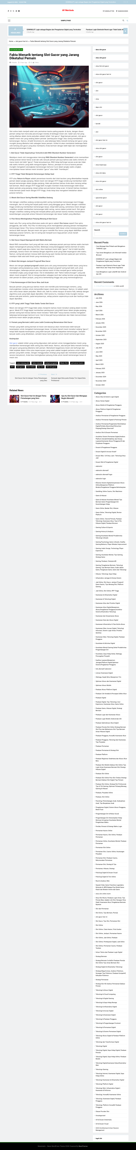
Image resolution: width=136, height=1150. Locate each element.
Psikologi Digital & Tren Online (106, 877)
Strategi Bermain (101, 956)
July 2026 (99, 298)
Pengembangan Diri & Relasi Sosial (107, 814)
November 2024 (101, 381)
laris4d (98, 124)
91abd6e (14, 62)
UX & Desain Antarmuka (104, 1120)
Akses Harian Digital (102, 401)
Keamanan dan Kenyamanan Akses (107, 616)
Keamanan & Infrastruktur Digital (106, 595)
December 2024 (101, 377)
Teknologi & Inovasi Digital (104, 1011)
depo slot (99, 107)
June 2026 (99, 302)
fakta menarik (37, 363)
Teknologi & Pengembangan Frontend (108, 1023)
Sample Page (66, 20)
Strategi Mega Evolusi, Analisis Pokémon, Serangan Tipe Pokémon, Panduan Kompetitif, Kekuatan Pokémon (111, 973)
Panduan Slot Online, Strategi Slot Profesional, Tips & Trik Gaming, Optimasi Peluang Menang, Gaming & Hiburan (111, 786)
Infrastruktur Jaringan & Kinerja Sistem (108, 578)
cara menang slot (23, 363)
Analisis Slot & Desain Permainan (107, 432)
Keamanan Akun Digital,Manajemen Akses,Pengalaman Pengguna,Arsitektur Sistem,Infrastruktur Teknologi (109, 609)
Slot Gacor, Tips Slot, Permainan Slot (108, 921)
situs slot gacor (101, 148)
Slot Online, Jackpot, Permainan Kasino (109, 933)
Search (97, 230)
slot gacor (20, 367)
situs (97, 99)
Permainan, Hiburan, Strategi (105, 868)
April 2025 (99, 360)
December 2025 (101, 327)
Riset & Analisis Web (102, 881)
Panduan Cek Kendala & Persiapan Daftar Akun (111, 694)
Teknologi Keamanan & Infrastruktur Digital (110, 1080)
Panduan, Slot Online (102, 797)
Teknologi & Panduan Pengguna (106, 1019)
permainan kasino (77, 363)
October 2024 (100, 385)
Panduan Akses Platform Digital (106, 689)
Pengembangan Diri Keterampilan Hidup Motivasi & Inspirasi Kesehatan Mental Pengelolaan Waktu (109, 820)
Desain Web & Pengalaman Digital (107, 462)
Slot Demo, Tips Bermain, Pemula (107, 913)
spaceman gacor (101, 198)
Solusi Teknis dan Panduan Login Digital (109, 952)
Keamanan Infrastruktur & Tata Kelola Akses (110, 624)
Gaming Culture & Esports (104, 527)
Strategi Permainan (102, 980)
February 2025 (100, 368)
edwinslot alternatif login (104, 474)
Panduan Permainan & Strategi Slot (107, 750)
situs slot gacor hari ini (103, 74)
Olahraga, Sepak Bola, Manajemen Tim (108, 677)
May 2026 (99, 306)
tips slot (41, 367)
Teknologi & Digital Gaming (105, 998)
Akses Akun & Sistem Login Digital (107, 397)
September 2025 (101, 339)
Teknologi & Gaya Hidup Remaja (106, 1002)
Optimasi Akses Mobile (103, 685)
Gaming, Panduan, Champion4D (106, 561)
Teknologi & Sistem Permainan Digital (108, 1031)
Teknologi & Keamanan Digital (106, 1015)
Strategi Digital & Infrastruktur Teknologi (109, 967)
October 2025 (100, 335)
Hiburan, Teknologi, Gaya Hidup (106, 574)
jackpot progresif (51, 363)
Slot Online (31, 367)
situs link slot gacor (102, 66)
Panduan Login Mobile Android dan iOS (108, 719)
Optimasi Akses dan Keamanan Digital (108, 681)
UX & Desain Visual (102, 1124)
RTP (12, 367)
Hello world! (120, 286)
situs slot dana (101, 173)
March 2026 (99, 315)
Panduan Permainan (102, 746)
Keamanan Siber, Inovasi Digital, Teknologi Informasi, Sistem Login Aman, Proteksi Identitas (110, 630)
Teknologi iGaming (102, 1069)
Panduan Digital (101, 698)
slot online (99, 189)
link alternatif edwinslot (103, 669)
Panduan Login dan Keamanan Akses (108, 715)
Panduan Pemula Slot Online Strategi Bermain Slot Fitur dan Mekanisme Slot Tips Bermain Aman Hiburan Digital (111, 729)
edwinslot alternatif (102, 470)
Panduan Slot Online (102, 774)
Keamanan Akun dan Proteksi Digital (108, 603)
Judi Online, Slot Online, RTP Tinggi (107, 591)
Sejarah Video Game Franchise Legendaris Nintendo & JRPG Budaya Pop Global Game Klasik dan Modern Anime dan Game (110, 887)
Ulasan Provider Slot (102, 1111)
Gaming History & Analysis (104, 531)
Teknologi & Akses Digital (104, 990)
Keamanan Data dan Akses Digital (107, 620)
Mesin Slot (64, 363)
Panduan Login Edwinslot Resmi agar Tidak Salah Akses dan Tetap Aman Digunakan (88, 2)
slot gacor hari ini (16, 49)
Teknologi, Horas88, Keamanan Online (108, 1094)
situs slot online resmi (103, 894)
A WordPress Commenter (104, 286)
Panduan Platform (102, 754)
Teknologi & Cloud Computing (105, 994)
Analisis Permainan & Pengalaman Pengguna (110, 416)
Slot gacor (13, 343)
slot (97, 91)
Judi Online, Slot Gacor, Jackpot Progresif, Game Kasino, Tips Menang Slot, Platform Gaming (110, 584)
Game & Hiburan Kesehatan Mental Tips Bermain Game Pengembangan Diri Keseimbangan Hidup (109, 502)
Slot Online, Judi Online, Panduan (106, 938)
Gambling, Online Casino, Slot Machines (109, 491)
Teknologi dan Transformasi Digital (107, 1042)
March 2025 (99, 364)
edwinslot (99, 466)
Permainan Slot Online (103, 847)
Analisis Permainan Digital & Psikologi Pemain (111, 420)
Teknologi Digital (101, 1046)
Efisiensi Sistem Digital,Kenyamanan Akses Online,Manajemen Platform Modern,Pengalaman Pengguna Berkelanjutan (111, 485)
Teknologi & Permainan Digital (106, 1027)
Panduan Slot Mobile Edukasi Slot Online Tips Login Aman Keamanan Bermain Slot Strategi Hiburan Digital (111, 767)
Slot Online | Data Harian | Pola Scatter (108, 929)
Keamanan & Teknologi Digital (106, 599)
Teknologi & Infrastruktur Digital (106, 1007)
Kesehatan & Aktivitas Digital (105, 643)
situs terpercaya (101, 165)
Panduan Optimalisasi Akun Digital (107, 723)
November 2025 (101, 331)
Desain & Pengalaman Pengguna (106, 447)
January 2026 (100, 323)
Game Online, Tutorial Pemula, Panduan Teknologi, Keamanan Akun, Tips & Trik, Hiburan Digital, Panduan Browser (109, 521)
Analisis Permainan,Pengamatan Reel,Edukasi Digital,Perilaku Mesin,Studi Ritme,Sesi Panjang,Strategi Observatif (111, 426)
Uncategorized (100, 1115)
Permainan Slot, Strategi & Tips (106, 864)
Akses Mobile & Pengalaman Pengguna (109, 405)
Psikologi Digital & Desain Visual (106, 873)
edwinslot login (101, 479)
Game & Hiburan (101, 495)
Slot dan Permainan (102, 909)
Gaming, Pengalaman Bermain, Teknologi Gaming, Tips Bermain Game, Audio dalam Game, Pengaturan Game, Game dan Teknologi (111, 567)
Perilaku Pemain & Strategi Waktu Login (109, 826)
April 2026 (99, 310)
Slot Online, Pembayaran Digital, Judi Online (110, 942)
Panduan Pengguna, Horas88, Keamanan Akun (111, 736)
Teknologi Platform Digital (104, 1084)
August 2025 (100, 344)
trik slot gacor (51, 367)
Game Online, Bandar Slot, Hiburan (107, 508)
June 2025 (99, 352)
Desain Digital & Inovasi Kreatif (106, 452)
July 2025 (99, 348)
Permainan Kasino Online (104, 831)
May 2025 (99, 356)
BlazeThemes (83, 1146)
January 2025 (100, 372)
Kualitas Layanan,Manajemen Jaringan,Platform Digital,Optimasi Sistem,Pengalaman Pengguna (107, 662)
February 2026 (100, 319)
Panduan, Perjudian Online (104, 793)
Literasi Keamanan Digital (104, 673)
